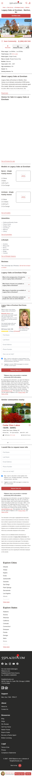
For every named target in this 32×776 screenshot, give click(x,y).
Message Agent (19, 773)
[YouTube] (14, 664)
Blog (2, 718)
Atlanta (5, 596)
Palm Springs (7, 587)
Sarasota (6, 581)
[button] (16, 278)
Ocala (5, 575)
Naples (5, 572)
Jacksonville (7, 578)
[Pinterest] (17, 664)
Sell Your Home (6, 727)
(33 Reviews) (17, 331)
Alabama (6, 611)
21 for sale (12, 435)
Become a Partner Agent (8, 735)
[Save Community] (30, 425)
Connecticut (6, 626)
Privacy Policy (22, 392)
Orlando (5, 567)
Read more (4, 93)
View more (6, 602)
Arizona (5, 614)
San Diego (6, 584)
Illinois (5, 641)
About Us (4, 706)
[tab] (8, 46)
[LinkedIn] (6, 664)
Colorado (6, 623)
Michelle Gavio (5, 313)
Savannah (6, 599)
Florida (5, 632)
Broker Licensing (6, 738)
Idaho (4, 638)
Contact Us (4, 709)
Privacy (3, 750)
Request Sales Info (16, 370)
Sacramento (6, 590)
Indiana (5, 644)
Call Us (28, 773)
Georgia (5, 635)
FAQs (3, 721)
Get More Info (16, 15)
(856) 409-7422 (25, 41)
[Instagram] (10, 664)
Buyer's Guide (5, 732)
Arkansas (6, 617)
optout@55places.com (6, 390)
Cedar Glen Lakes (11, 425)
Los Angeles (7, 593)
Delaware (6, 629)
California (6, 620)
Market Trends (5, 729)
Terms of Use (4, 394)
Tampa (5, 569)
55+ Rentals (5, 724)
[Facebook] (2, 664)
